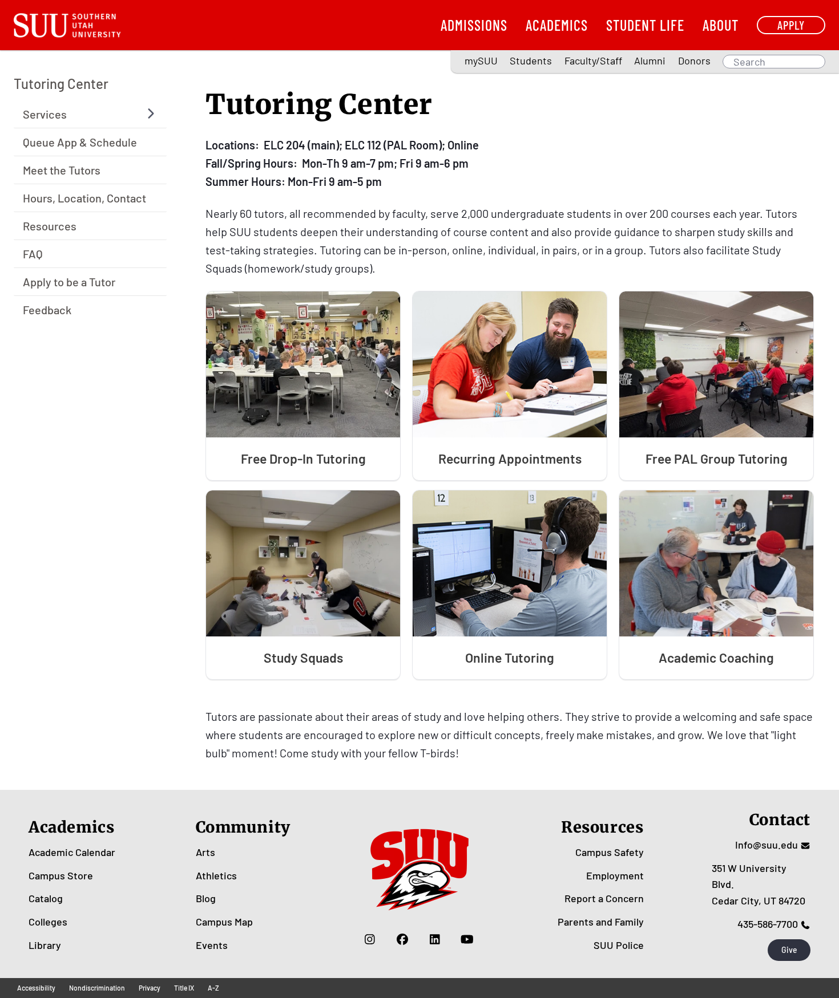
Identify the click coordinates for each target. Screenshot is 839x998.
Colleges (48, 921)
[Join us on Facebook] (402, 939)
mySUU (481, 60)
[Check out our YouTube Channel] (467, 939)
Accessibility (36, 988)
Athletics (216, 875)
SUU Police (619, 945)
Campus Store (61, 875)
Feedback (47, 309)
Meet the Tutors (61, 169)
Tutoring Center (61, 83)
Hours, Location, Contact (84, 197)
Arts (205, 852)
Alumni (649, 60)
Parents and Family (601, 921)
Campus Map (224, 921)
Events (212, 945)
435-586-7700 (767, 924)
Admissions (474, 25)
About (721, 25)
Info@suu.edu (766, 844)
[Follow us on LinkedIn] (434, 939)
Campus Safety (609, 852)
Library (45, 945)
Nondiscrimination (97, 988)
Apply (791, 25)
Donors (694, 60)
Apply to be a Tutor (69, 281)
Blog (206, 898)
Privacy (149, 988)
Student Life (645, 25)
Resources (49, 225)
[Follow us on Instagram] (369, 939)
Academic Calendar (72, 852)
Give (789, 950)
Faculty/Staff (593, 60)
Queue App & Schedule (80, 141)
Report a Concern (604, 898)
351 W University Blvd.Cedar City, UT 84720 (758, 884)
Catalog (46, 898)
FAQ (33, 253)
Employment (615, 875)
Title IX (184, 988)
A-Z (213, 988)
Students (531, 60)
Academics (557, 25)
